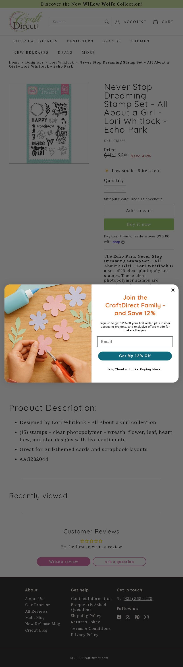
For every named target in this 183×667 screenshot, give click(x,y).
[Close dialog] (173, 290)
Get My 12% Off (135, 356)
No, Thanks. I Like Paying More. (135, 369)
